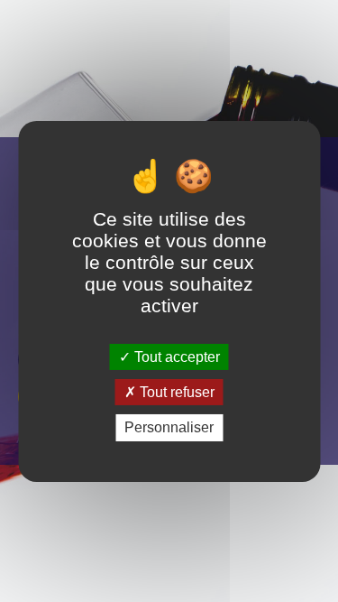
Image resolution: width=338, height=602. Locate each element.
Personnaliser (169, 427)
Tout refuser (175, 392)
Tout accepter (175, 357)
